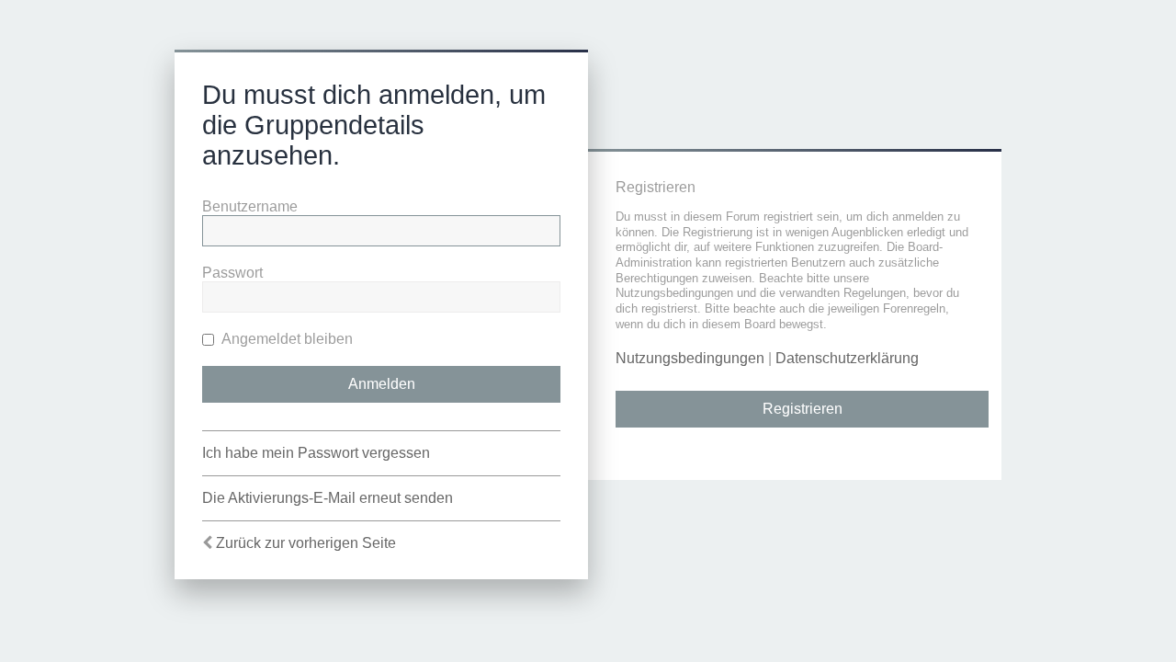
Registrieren (802, 409)
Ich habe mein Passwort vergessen (316, 453)
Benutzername (250, 206)
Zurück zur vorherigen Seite (306, 543)
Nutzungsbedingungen (690, 358)
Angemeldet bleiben (286, 339)
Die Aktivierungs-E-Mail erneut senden (327, 498)
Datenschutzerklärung (847, 358)
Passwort (232, 272)
